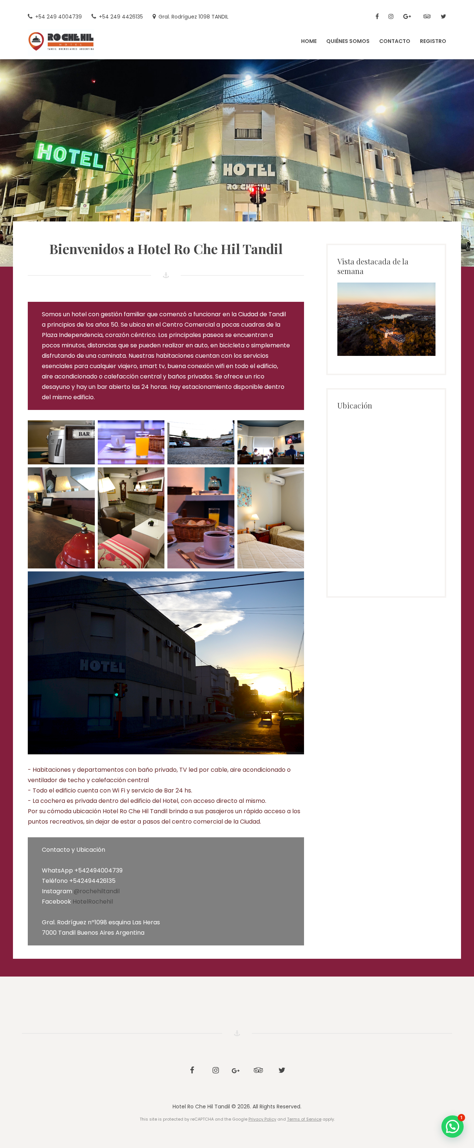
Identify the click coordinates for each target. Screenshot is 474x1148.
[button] (452, 1126)
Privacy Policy (262, 1119)
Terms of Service (304, 1119)
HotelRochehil (93, 901)
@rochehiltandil (97, 891)
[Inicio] (377, 16)
